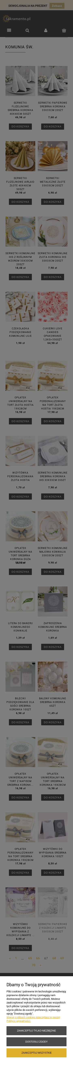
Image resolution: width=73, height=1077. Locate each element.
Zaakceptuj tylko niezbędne (36, 1030)
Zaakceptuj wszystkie (36, 1052)
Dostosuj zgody (36, 1041)
